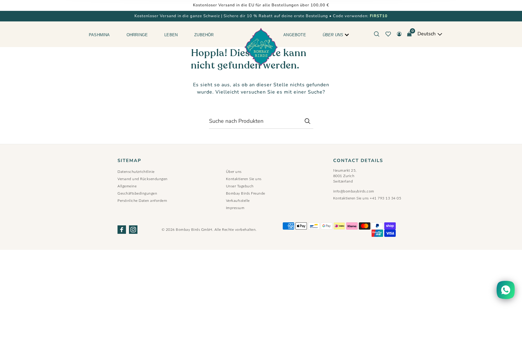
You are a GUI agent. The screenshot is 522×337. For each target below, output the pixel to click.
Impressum (235, 208)
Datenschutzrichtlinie (136, 171)
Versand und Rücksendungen (143, 179)
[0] (409, 34)
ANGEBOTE (294, 35)
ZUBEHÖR (204, 35)
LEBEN (171, 35)
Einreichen (307, 121)
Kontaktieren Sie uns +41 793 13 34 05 (367, 198)
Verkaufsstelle (238, 200)
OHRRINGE (137, 35)
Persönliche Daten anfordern (142, 200)
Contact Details (358, 160)
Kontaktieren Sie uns (244, 179)
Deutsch (427, 33)
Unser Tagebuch (240, 186)
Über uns (333, 35)
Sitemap (129, 160)
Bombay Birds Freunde (245, 193)
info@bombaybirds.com (353, 191)
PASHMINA (99, 35)
